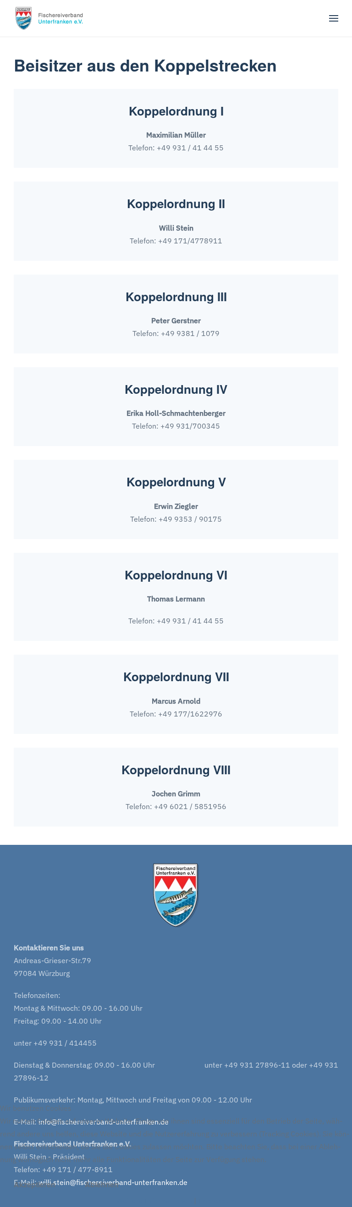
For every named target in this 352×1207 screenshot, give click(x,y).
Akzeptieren (34, 1184)
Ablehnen (102, 1184)
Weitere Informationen (154, 1200)
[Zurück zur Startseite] (52, 18)
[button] (333, 18)
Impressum (217, 1200)
